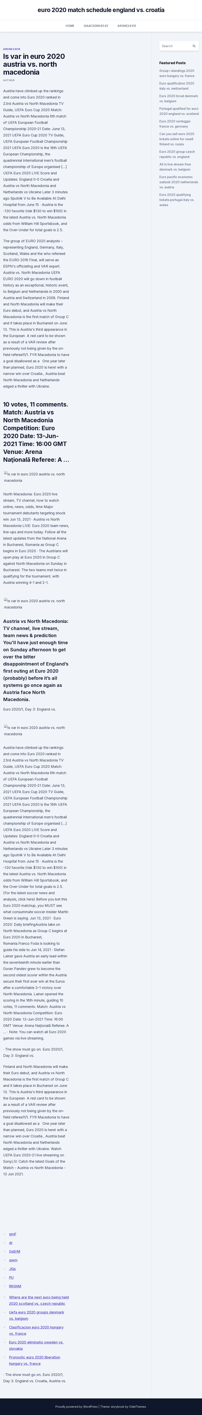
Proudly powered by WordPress (76, 1406)
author (9, 80)
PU (11, 1277)
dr (11, 1243)
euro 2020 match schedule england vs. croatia (101, 9)
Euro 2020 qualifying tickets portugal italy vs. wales (176, 200)
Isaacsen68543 (96, 25)
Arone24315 (127, 25)
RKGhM (15, 1286)
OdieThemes (137, 1406)
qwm (13, 1260)
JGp (12, 1269)
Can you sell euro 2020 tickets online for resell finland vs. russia (176, 139)
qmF (12, 1234)
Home (70, 25)
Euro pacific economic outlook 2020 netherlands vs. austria (178, 182)
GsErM (14, 1251)
